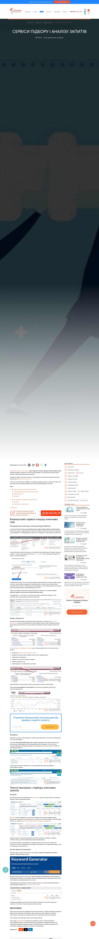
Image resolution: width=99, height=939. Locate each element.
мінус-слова (37, 554)
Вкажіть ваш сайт (77, 612)
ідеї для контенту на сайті (32, 884)
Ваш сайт (18, 727)
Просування (57, 11)
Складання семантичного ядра (18, 470)
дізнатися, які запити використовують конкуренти (36, 821)
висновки (14, 507)
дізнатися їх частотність (24, 479)
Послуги (35, 11)
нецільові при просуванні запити (27, 652)
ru (88, 13)
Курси (41, 11)
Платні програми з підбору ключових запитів (24, 499)
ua (88, 10)
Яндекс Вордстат (19, 493)
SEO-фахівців (35, 797)
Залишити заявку (62, 2)
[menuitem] (27, 11)
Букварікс (16, 496)
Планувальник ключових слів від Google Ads (26, 491)
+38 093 (75, 11)
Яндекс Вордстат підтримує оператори (21, 648)
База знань (48, 11)
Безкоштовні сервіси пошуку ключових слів (24, 489)
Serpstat (16, 502)
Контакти (65, 11)
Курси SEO (27, 11)
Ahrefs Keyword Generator (21, 504)
